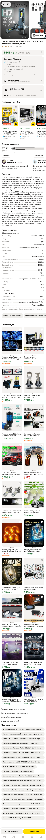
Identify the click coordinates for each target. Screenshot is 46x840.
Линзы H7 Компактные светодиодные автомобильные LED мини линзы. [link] (33, 396)
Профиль (41, 837)
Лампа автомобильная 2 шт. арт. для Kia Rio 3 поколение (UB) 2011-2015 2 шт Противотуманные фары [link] (33, 435)
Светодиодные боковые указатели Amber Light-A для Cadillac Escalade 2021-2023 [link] (33, 473)
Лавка (13, 837)
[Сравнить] (33, 4)
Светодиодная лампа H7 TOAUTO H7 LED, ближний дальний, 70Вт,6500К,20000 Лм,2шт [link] (27, 132)
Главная (4, 837)
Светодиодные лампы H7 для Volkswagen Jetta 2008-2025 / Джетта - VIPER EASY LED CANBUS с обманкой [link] (33, 550)
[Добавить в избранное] (37, 4)
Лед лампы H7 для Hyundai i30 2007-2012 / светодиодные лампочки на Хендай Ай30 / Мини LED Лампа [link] (33, 700)
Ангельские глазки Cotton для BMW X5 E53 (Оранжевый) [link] (33, 588)
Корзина (32, 837)
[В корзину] (16, 124)
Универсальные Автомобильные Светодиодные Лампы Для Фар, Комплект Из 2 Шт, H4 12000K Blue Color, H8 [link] (33, 358)
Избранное (23, 837)
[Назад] (4, 4)
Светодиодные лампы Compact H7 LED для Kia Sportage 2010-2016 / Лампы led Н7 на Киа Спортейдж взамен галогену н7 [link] (10, 700)
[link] (23, 729)
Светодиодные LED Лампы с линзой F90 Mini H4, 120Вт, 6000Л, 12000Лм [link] (11, 435)
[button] (23, 52)
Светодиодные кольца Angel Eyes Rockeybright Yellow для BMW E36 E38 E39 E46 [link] (11, 550)
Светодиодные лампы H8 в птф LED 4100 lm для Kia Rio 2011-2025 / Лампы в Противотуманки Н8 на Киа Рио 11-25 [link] (33, 663)
